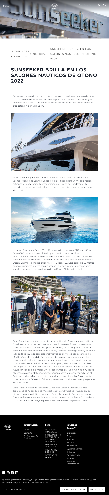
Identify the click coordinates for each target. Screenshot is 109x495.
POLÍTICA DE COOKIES (51, 451)
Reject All (96, 489)
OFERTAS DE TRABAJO (51, 456)
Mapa (26, 430)
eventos (70, 442)
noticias (70, 439)
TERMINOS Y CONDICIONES (52, 445)
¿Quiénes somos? (75, 449)
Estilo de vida (73, 455)
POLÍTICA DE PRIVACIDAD (51, 431)
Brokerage (71, 433)
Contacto (85, 4)
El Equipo (71, 452)
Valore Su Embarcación (73, 462)
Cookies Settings (14, 489)
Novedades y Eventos (20, 54)
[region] (54, 485)
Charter (70, 436)
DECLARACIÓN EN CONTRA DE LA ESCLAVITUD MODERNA (53, 438)
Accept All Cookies (73, 489)
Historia (70, 458)
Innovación (72, 445)
